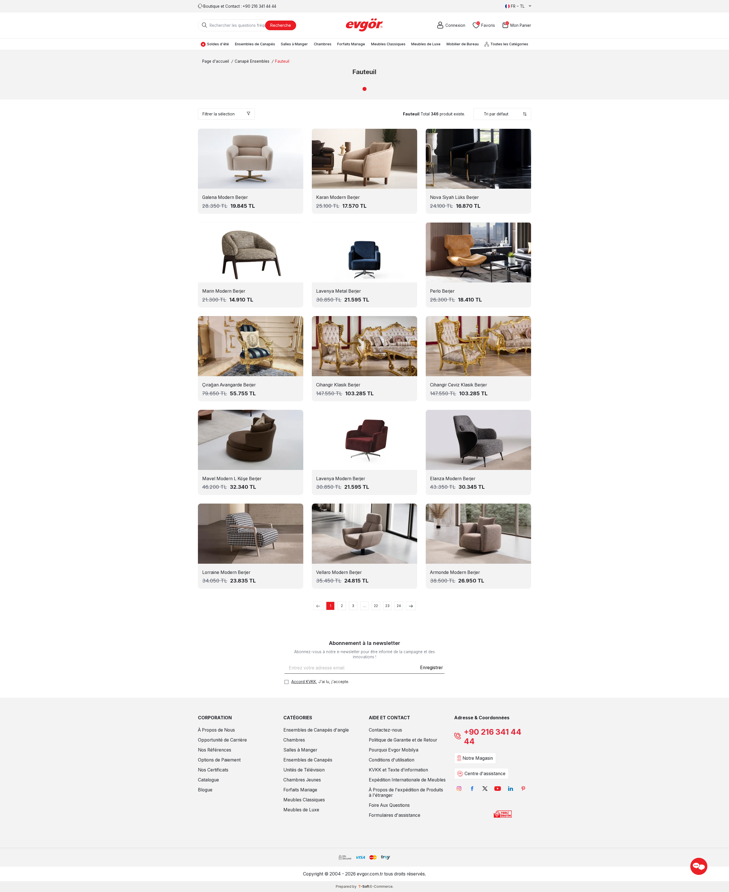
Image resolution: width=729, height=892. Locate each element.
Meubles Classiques (388, 44)
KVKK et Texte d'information (398, 770)
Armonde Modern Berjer (455, 572)
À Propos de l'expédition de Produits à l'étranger (406, 792)
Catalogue (208, 780)
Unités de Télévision (304, 770)
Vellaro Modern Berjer (339, 572)
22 (376, 606)
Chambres (322, 44)
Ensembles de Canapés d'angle (316, 730)
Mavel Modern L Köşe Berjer (231, 478)
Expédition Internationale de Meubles (407, 780)
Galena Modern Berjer (225, 197)
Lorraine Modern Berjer (226, 572)
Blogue (205, 790)
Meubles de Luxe (426, 44)
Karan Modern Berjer (338, 197)
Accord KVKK (303, 681)
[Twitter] (485, 788)
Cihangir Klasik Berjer (338, 385)
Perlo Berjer (442, 291)
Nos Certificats (213, 770)
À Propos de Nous (216, 730)
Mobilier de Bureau (463, 44)
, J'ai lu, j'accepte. (320, 681)
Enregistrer (431, 667)
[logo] (364, 25)
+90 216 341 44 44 (492, 736)
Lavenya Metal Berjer (338, 291)
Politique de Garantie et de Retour (403, 740)
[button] (364, 89)
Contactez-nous (385, 730)
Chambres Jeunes (302, 780)
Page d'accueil (215, 61)
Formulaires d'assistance (394, 815)
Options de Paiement (219, 760)
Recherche (280, 25)
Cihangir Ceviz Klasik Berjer (458, 385)
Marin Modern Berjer (223, 291)
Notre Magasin (477, 758)
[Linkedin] (510, 788)
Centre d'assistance (484, 773)
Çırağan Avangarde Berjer (229, 385)
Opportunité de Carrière (222, 740)
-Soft (364, 886)
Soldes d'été (218, 44)
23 (387, 606)
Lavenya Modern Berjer (340, 478)
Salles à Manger (294, 44)
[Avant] (411, 606)
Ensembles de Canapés (255, 44)
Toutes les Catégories (509, 44)
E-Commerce (381, 886)
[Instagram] (459, 788)
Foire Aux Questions (389, 805)
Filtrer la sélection (218, 114)
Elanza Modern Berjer (452, 478)
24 (399, 606)
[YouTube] (498, 788)
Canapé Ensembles (252, 61)
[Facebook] (472, 788)
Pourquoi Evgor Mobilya (393, 750)
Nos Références (214, 750)
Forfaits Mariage (351, 44)
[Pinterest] (523, 788)
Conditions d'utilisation (391, 760)
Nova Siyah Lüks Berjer (454, 197)
